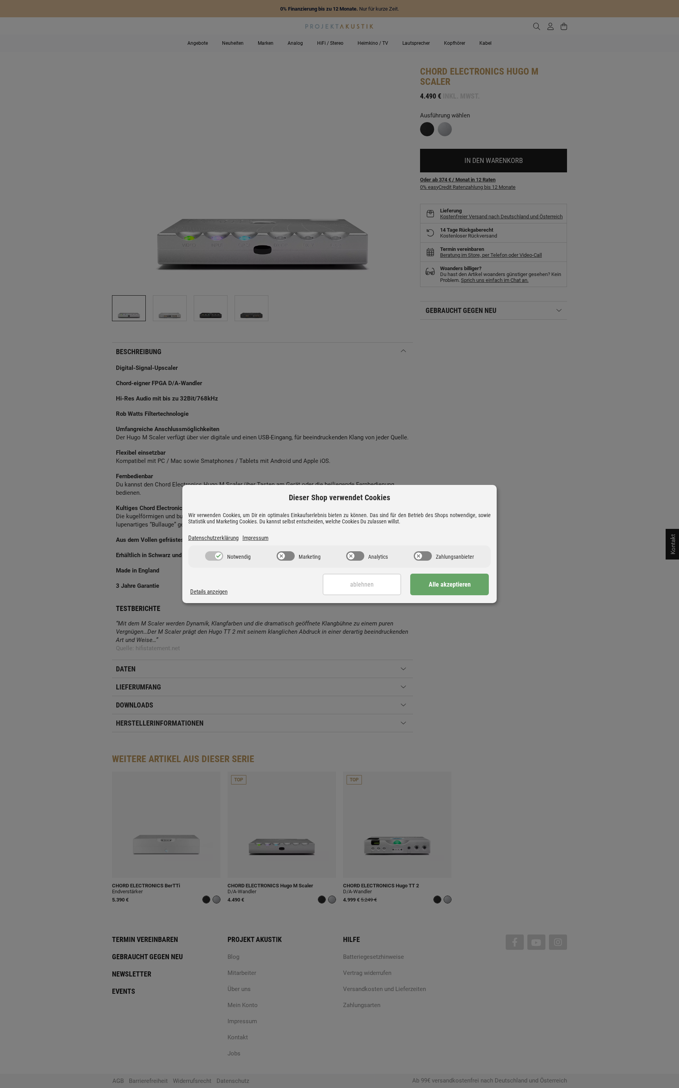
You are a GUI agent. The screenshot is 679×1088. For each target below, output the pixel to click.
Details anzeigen (209, 591)
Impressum (255, 537)
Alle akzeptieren (450, 584)
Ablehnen (362, 584)
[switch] (214, 556)
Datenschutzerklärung (213, 537)
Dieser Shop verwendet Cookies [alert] (339, 497)
